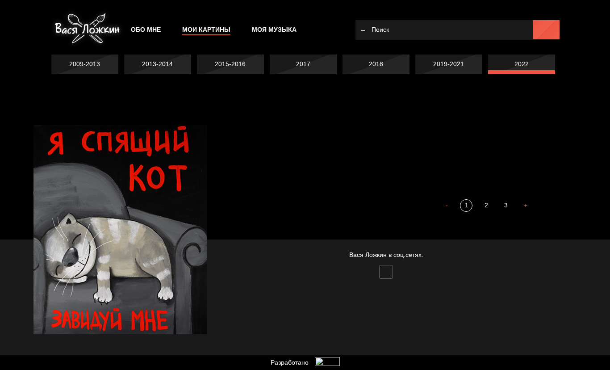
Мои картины (206, 29)
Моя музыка (274, 29)
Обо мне (146, 29)
